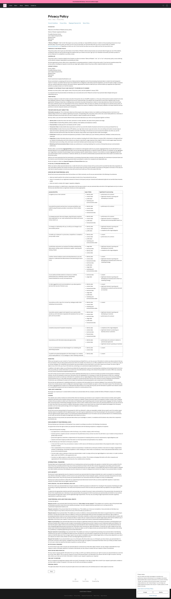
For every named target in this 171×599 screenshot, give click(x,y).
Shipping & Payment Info (75, 23)
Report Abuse (104, 595)
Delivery (27, 5)
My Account (75, 581)
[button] (5, 5)
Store (15, 5)
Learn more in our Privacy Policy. (145, 588)
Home (10, 5)
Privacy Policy (60, 19)
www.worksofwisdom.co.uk (54, 46)
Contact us (33, 5)
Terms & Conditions (53, 23)
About (21, 5)
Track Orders (85, 581)
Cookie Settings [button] (153, 595)
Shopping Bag (95, 581)
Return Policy (86, 23)
